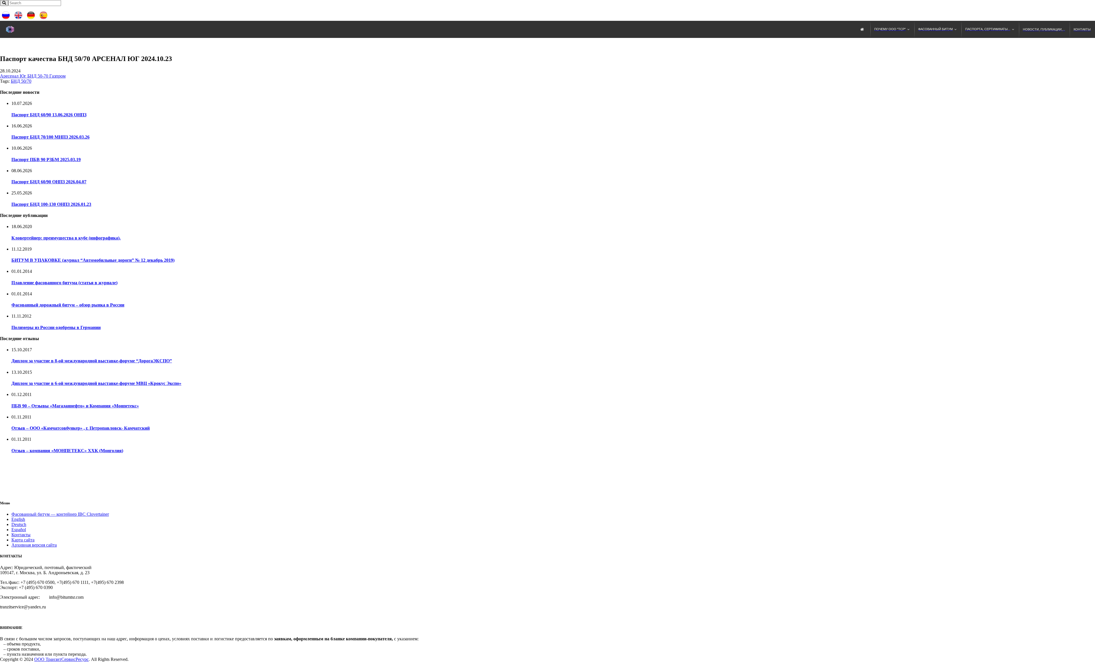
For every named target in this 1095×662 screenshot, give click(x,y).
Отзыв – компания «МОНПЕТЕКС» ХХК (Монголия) (67, 450)
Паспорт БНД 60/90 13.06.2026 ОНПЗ (48, 114)
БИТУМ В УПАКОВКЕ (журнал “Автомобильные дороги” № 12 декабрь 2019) (93, 260)
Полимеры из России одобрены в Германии (56, 327)
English (18, 519)
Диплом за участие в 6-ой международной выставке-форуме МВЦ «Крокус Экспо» (96, 383)
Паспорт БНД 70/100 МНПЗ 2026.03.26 (50, 137)
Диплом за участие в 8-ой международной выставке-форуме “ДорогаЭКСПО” (91, 360)
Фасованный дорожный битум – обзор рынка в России (67, 304)
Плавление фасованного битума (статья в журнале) (64, 282)
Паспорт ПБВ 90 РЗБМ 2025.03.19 (46, 159)
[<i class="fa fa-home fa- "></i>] (863, 29)
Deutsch (18, 524)
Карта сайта (23, 539)
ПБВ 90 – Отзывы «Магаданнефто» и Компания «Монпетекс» (75, 405)
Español (18, 529)
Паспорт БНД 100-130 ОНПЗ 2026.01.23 (51, 204)
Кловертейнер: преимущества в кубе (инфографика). (66, 237)
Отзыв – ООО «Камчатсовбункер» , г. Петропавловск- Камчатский (80, 428)
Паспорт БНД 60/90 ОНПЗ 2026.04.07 (48, 181)
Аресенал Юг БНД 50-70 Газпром (33, 76)
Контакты (21, 534)
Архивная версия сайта (34, 545)
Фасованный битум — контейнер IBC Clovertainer (60, 514)
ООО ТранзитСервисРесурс (61, 659)
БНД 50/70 (21, 81)
